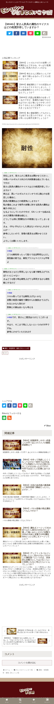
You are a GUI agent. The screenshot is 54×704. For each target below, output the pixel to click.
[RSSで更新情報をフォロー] (9, 418)
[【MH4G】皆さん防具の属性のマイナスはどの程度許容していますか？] (23, 33)
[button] (49, 497)
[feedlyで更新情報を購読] (4, 418)
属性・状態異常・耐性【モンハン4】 (17, 348)
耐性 (5, 353)
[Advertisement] (27, 46)
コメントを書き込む (27, 663)
